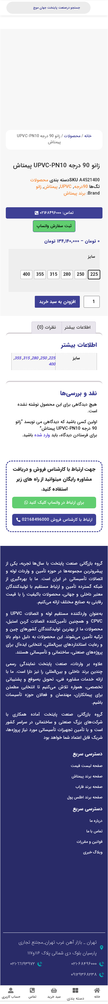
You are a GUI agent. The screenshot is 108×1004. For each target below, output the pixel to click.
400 (52, 364)
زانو (38, 186)
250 (43, 358)
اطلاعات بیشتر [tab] (77, 327)
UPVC (66, 186)
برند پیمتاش (74, 193)
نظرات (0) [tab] (46, 327)
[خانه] (97, 990)
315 (26, 358)
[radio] (94, 274)
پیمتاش (50, 186)
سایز (91, 257)
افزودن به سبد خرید (57, 301)
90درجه (81, 186)
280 (34, 358)
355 (17, 358)
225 (52, 358)
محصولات (72, 136)
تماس (32, 996)
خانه (87, 136)
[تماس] (32, 990)
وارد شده (42, 435)
